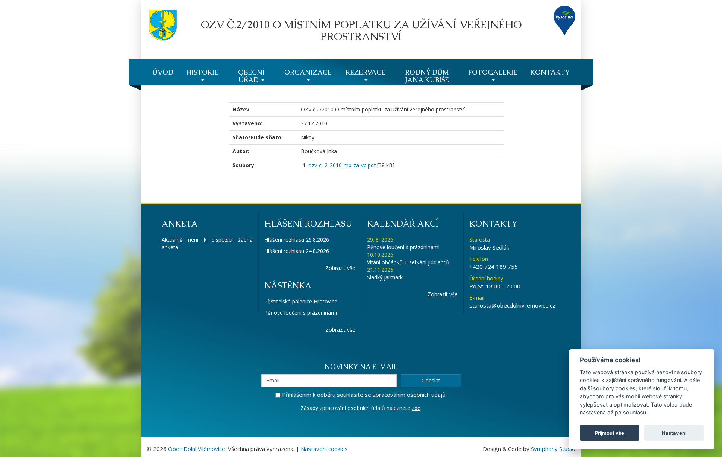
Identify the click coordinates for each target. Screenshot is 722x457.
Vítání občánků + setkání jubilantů (408, 262)
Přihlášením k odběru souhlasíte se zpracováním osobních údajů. (364, 394)
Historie (202, 72)
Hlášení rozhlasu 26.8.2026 (296, 239)
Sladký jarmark (385, 277)
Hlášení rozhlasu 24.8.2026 (296, 250)
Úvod (162, 72)
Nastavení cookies (324, 448)
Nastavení (674, 433)
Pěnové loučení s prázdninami (300, 312)
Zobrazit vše (340, 267)
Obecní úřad (251, 76)
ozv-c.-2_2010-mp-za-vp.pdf (342, 165)
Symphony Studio (553, 448)
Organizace (308, 72)
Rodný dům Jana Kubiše (427, 76)
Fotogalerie (492, 72)
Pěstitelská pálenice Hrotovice (300, 301)
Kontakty (550, 72)
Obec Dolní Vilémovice (196, 448)
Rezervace (365, 72)
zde (416, 407)
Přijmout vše (609, 433)
